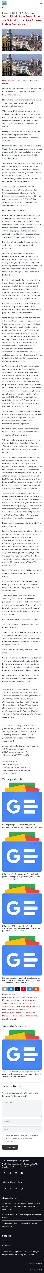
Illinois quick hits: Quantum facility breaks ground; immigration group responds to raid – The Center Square (22, 876)
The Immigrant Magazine (15, 1161)
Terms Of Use (36, 1269)
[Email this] (5, 989)
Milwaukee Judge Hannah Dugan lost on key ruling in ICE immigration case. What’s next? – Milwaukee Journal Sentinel (21, 980)
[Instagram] (21, 1188)
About (4, 1241)
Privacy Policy (35, 1263)
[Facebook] (4, 1173)
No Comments (28, 13)
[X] (10, 1173)
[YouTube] (21, 1173)
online (36, 619)
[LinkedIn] (16, 1173)
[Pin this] (23, 989)
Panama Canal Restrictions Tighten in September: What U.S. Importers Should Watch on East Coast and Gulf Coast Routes (21, 1206)
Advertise (6, 1245)
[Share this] (11, 989)
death (22, 411)
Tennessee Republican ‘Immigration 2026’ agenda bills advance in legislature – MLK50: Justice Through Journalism (21, 1074)
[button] (40, 3)
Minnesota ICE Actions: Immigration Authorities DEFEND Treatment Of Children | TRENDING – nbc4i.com (21, 928)
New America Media (11, 80)
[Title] (4, 3)
